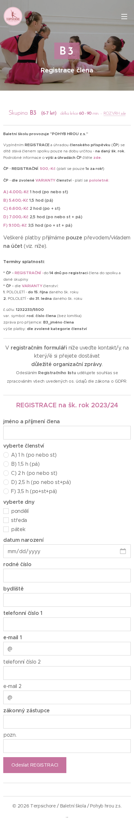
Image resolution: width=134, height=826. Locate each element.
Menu (124, 16)
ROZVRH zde (114, 113)
